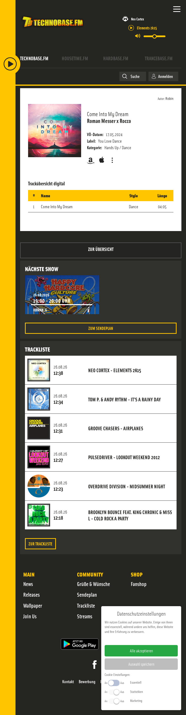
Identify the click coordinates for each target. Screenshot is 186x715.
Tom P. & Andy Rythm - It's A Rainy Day (124, 399)
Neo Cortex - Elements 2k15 (114, 370)
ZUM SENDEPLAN (100, 328)
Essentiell (135, 682)
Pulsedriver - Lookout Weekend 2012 (124, 457)
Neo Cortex (137, 19)
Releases (31, 594)
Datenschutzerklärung (150, 639)
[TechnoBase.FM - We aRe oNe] (52, 29)
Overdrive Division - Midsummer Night (126, 486)
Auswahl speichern (141, 664)
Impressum (126, 639)
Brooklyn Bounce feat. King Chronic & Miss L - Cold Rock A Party (130, 515)
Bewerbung (87, 681)
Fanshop (139, 584)
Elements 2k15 (147, 27)
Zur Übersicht (101, 249)
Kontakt (68, 681)
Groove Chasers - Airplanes (115, 428)
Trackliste (86, 605)
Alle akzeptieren (141, 650)
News (28, 584)
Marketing (136, 700)
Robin (169, 98)
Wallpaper (32, 605)
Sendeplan (87, 594)
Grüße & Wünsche (93, 584)
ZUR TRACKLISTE (40, 543)
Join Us (30, 616)
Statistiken (136, 691)
